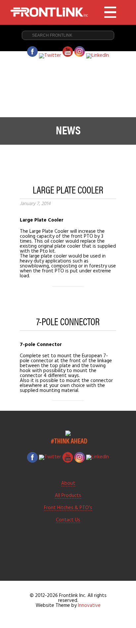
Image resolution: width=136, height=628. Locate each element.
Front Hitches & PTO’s (68, 508)
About (68, 483)
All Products (68, 496)
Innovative (89, 606)
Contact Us (68, 520)
